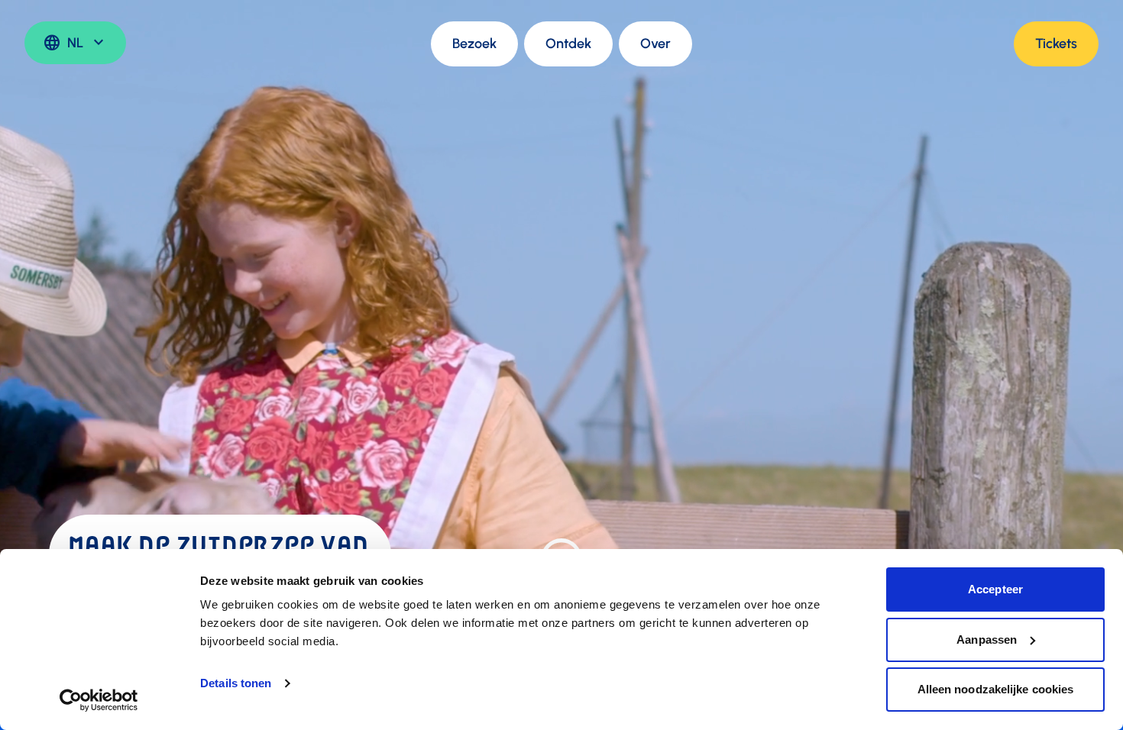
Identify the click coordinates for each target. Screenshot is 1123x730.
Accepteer (995, 589)
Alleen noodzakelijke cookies (995, 689)
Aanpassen (986, 639)
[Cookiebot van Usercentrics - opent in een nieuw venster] (99, 700)
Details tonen (235, 683)
